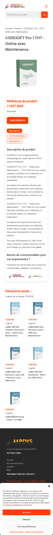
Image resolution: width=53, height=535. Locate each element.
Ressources (14, 141)
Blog (9, 470)
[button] (49, 486)
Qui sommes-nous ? (15, 463)
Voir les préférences (26, 526)
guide (38, 247)
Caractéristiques (17, 136)
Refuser (26, 519)
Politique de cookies (17, 532)
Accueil (8, 28)
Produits (18, 28)
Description (14, 130)
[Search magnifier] (44, 14)
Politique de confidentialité (34, 532)
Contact (10, 467)
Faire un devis (17, 120)
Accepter (27, 512)
